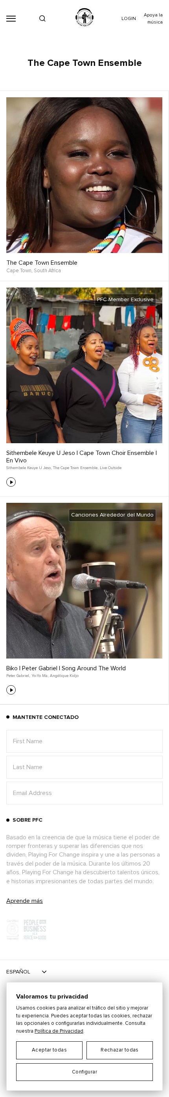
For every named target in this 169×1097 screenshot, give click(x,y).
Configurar (84, 1072)
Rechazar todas (119, 1050)
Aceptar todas (49, 1050)
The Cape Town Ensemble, (75, 468)
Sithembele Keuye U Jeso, (28, 468)
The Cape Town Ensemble (41, 263)
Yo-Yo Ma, (39, 676)
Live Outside (110, 468)
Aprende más (24, 901)
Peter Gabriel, (18, 676)
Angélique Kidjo (64, 676)
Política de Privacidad (59, 1031)
